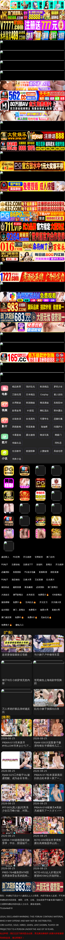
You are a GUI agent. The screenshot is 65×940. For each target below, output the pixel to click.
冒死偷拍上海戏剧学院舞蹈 (48, 681)
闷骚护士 (58, 426)
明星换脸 (30, 426)
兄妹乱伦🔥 (46, 617)
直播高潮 (43, 572)
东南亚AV (58, 402)
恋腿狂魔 (58, 418)
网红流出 (44, 410)
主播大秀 (27, 579)
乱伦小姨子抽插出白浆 (47, 708)
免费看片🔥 (43, 594)
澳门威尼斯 (6, 617)
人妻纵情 (44, 450)
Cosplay (44, 394)
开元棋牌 (27, 556)
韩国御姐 (30, 402)
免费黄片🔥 (6, 624)
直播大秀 (56, 609)
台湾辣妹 (16, 402)
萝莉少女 (58, 386)
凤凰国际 (17, 572)
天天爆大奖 (56, 602)
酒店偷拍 (16, 579)
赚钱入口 (20, 624)
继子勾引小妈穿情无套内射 (16, 681)
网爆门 (58, 434)
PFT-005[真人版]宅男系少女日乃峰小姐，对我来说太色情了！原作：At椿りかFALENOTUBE (16, 812)
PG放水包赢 (29, 572)
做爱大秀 (44, 609)
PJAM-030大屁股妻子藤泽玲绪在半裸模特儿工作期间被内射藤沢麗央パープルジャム (48, 747)
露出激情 (30, 434)
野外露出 (58, 410)
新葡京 (49, 564)
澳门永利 (50, 556)
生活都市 (16, 450)
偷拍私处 (5, 587)
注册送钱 (16, 564)
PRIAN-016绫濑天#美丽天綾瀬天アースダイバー (48, 809)
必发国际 (40, 587)
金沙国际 (5, 609)
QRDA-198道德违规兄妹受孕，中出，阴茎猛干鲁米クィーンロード (16, 843)
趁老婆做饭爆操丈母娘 (15, 654)
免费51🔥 (17, 602)
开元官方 (44, 602)
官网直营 (39, 556)
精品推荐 (16, 386)
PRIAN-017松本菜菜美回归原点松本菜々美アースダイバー (48, 778)
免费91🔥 (19, 617)
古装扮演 (16, 418)
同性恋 (58, 442)
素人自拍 (58, 394)
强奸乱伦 (30, 386)
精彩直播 (54, 572)
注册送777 (28, 564)
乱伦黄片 (50, 579)
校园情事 (30, 450)
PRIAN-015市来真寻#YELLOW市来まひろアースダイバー (15, 745)
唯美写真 (44, 434)
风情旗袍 (16, 426)
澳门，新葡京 (19, 609)
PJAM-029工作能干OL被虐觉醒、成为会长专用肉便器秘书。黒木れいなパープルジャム (16, 779)
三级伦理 (16, 394)
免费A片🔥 (33, 617)
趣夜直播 (17, 587)
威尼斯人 (5, 556)
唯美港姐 (44, 402)
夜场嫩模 (28, 587)
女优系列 (30, 418)
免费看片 (33, 609)
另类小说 (16, 458)
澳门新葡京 (53, 587)
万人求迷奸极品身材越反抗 (16, 710)
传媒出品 (16, 442)
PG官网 (16, 556)
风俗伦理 (58, 450)
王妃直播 (39, 579)
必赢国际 (5, 572)
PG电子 (4, 564)
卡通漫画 (16, 434)
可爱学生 (44, 418)
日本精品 (30, 394)
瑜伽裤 (44, 426)
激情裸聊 (5, 602)
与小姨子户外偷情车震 (47, 654)
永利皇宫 (30, 594)
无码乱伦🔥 (30, 602)
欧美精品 (44, 386)
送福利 (39, 564)
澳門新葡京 (18, 594)
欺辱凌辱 (16, 410)
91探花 (30, 410)
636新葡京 (57, 594)
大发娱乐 (5, 594)
